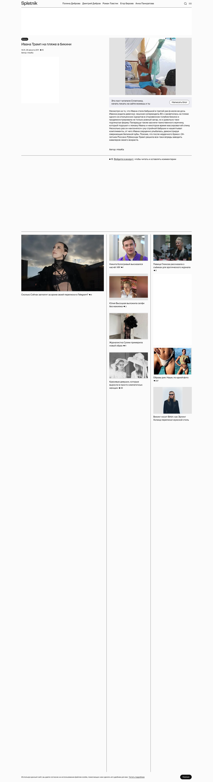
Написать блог (179, 102)
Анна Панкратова (144, 3)
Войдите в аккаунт (123, 159)
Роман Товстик (110, 3)
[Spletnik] (29, 3)
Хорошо (185, 777)
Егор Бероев (127, 3)
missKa (120, 149)
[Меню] (190, 3)
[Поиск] (185, 3)
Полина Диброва (71, 3)
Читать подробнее (137, 777)
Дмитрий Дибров (91, 3)
